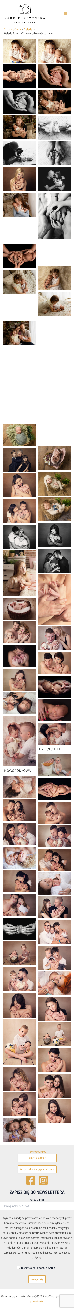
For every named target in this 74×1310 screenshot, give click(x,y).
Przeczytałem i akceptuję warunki (38, 1267)
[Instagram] (43, 1180)
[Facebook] (30, 1180)
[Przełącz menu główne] (65, 13)
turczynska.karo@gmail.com (37, 1169)
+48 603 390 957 (37, 1158)
